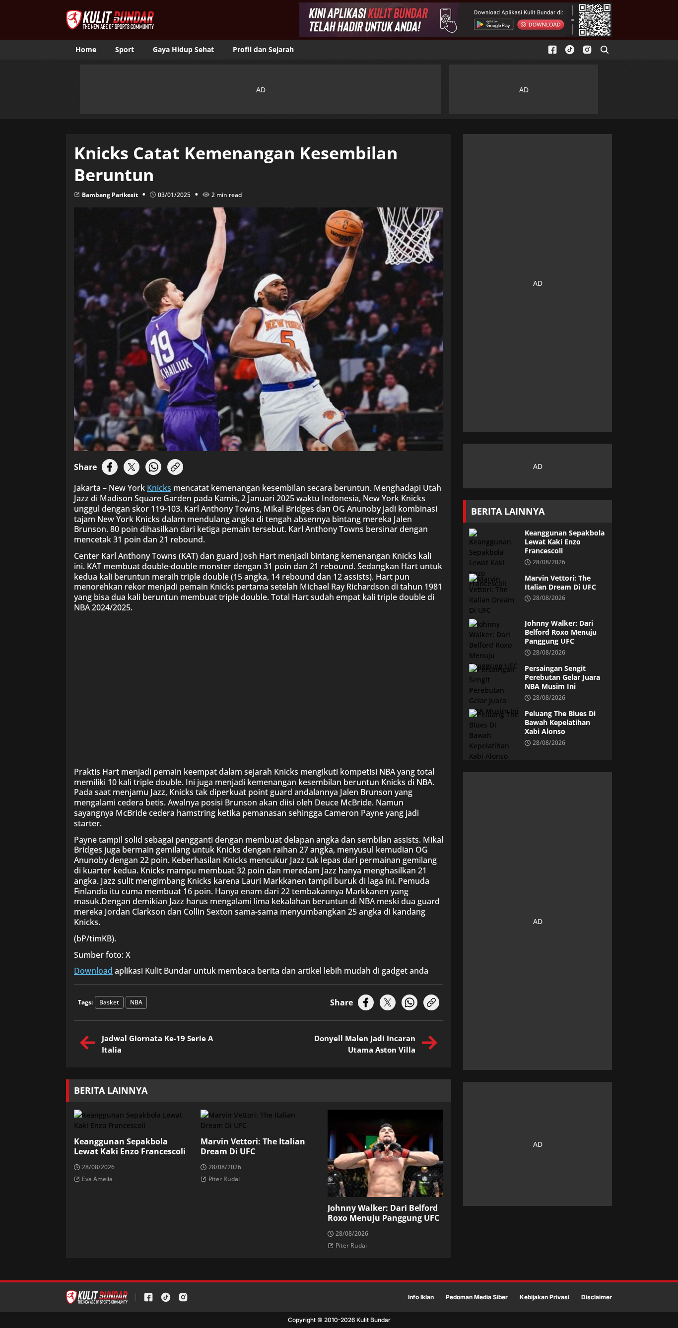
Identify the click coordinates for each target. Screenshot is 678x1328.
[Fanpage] (552, 50)
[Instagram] (587, 50)
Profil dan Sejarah (263, 49)
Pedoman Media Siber (477, 1297)
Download (93, 971)
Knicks (159, 488)
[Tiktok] (570, 50)
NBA (136, 1002)
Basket (109, 1002)
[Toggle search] (605, 50)
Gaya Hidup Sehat (183, 49)
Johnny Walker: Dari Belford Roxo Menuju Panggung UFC (383, 1213)
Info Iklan (421, 1297)
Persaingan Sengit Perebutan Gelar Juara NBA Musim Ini (562, 677)
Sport (124, 49)
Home (85, 49)
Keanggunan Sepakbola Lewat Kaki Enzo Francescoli (130, 1146)
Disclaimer (596, 1297)
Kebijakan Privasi (544, 1297)
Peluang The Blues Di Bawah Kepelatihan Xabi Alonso (560, 722)
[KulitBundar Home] (110, 20)
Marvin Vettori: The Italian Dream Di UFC (253, 1146)
